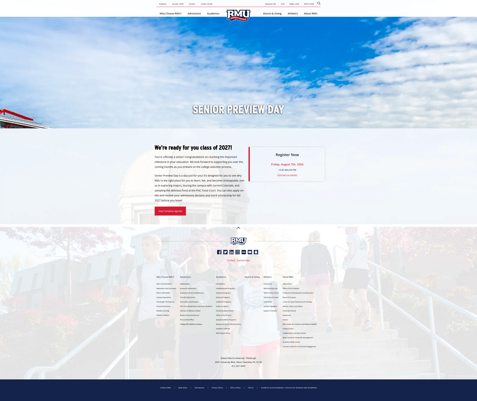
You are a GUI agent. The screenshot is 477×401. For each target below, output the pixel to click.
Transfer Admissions (187, 297)
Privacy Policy (217, 388)
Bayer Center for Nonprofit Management (298, 337)
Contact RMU (165, 388)
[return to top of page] (238, 236)
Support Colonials (270, 311)
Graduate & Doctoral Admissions (192, 293)
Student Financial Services (189, 315)
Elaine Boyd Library (223, 333)
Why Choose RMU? (170, 13)
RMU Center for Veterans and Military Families (300, 324)
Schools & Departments (224, 311)
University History (289, 311)
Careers (192, 4)
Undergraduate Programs (225, 288)
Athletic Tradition (163, 315)
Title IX (251, 388)
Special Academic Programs (226, 320)
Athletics (293, 13)
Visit (282, 4)
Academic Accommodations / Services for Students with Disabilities (289, 388)
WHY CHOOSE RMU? (164, 284)
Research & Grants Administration (228, 324)
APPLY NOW (309, 4)
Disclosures (199, 388)
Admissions (194, 13)
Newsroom (287, 315)
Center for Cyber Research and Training (297, 302)
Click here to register (287, 175)
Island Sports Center (271, 297)
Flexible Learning (163, 311)
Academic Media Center (291, 342)
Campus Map (243, 260)
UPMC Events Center (271, 293)
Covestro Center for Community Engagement (299, 346)
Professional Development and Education (298, 293)
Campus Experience (164, 297)
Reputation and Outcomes (166, 288)
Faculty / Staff (177, 4)
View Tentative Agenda (170, 211)
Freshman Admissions (188, 288)
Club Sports (268, 302)
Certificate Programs (223, 302)
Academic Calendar (223, 329)
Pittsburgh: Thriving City (165, 302)
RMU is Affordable (163, 293)
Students (162, 4)
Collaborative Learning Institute (294, 333)
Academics (213, 13)
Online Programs (222, 306)
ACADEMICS (220, 284)
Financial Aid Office (187, 320)
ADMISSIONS (185, 284)
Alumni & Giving (272, 13)
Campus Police (288, 329)
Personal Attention (163, 306)
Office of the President (291, 288)
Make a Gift (294, 4)
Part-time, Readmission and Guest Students (196, 306)
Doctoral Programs (223, 297)
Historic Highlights (270, 306)
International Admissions (189, 302)
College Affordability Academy (191, 324)
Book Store (183, 388)
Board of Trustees (289, 297)
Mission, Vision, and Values (292, 306)
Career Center (207, 4)
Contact (231, 260)
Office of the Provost (223, 315)
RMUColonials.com (271, 288)
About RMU (310, 13)
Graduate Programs (223, 293)
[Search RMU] (318, 3)
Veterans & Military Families (190, 311)
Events (285, 320)
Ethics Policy (235, 388)
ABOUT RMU (287, 284)
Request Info (270, 4)
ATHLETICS (268, 284)
